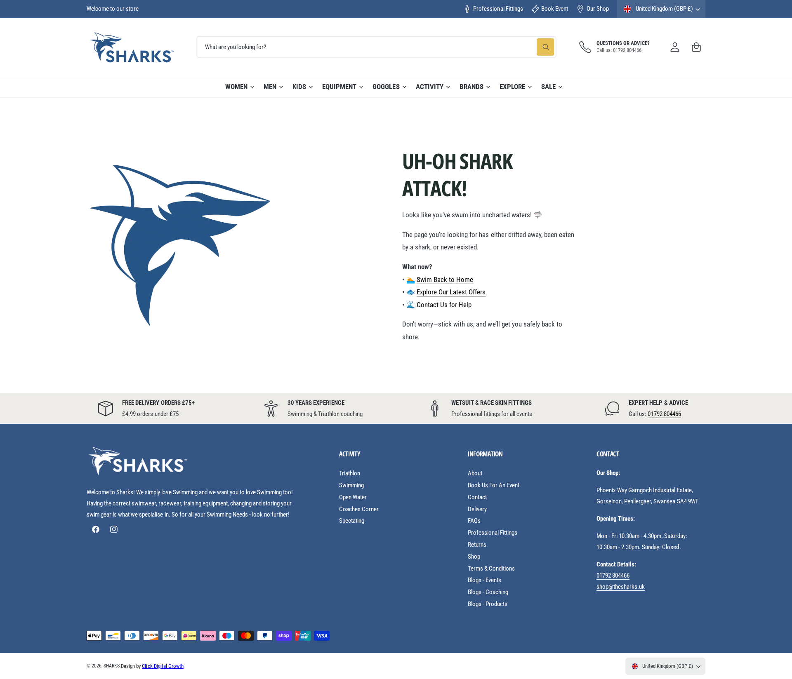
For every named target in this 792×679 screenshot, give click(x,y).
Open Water (353, 497)
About (475, 473)
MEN (270, 86)
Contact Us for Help (444, 305)
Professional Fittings (498, 8)
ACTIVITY (429, 86)
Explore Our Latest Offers (451, 292)
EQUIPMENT (339, 86)
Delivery (477, 509)
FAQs (474, 520)
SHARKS (112, 666)
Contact (477, 497)
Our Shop (598, 8)
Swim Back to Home (445, 279)
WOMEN (236, 86)
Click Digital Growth (162, 666)
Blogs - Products (487, 604)
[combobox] (376, 47)
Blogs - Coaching (488, 592)
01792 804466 (664, 414)
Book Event (554, 8)
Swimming (351, 485)
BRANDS (471, 86)
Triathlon (349, 473)
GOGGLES (385, 86)
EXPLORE (512, 86)
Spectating (351, 520)
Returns (477, 544)
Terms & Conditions (491, 568)
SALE (548, 86)
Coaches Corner (359, 509)
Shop (474, 556)
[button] (696, 47)
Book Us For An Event (493, 485)
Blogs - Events (484, 580)
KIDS (299, 86)
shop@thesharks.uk (620, 586)
